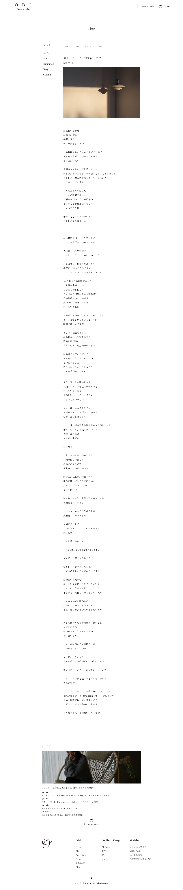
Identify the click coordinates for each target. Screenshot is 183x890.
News (78, 859)
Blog (78, 867)
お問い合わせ (135, 851)
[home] (22, 6)
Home (78, 847)
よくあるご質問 (136, 855)
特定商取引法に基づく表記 (140, 859)
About (78, 851)
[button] (168, 7)
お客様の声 (80, 863)
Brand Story (81, 855)
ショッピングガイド (138, 847)
